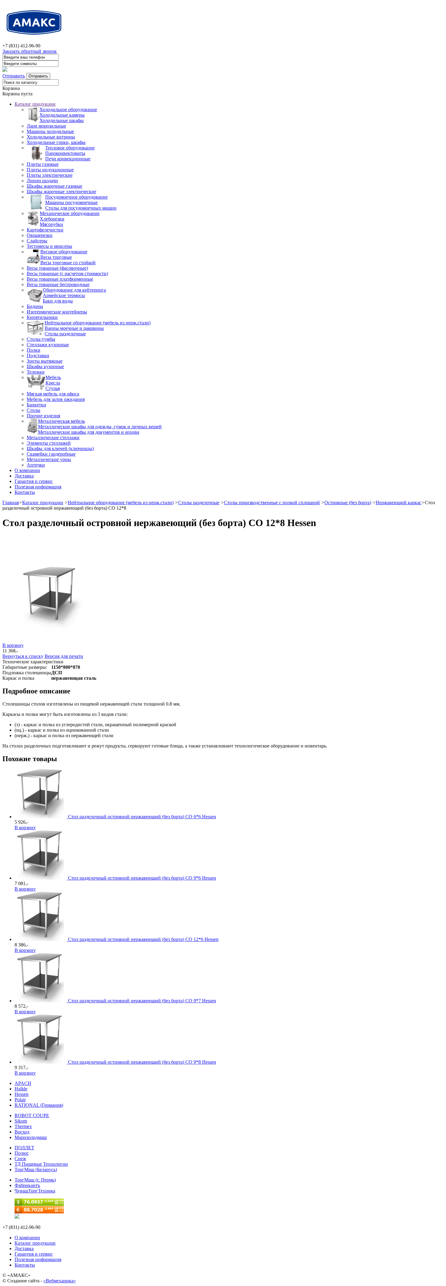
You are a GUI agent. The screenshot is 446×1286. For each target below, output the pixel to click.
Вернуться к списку (22, 656)
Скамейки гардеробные (51, 454)
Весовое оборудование (63, 251)
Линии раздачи (42, 180)
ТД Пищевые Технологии (41, 1164)
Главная (10, 502)
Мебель (53, 377)
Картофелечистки (45, 229)
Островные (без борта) (347, 502)
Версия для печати (64, 656)
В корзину (13, 645)
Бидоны (35, 306)
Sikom (21, 1121)
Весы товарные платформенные (60, 279)
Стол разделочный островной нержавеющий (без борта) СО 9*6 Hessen (142, 878)
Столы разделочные (65, 333)
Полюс (22, 1153)
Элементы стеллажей (49, 443)
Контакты (25, 492)
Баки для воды (58, 300)
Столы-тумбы (41, 339)
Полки (33, 350)
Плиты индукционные (50, 169)
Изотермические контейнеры (57, 311)
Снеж (20, 1158)
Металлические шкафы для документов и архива (88, 432)
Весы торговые (56, 257)
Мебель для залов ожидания (56, 399)
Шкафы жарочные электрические (61, 191)
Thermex (23, 1126)
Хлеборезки (52, 218)
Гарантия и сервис (34, 481)
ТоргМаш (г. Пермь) (35, 1179)
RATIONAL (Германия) (39, 1105)
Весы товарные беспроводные (58, 284)
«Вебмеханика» (59, 1280)
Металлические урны (49, 459)
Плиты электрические (50, 175)
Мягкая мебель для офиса (53, 393)
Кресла (53, 382)
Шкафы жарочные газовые (54, 186)
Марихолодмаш (31, 1137)
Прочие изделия (43, 415)
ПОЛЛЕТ (24, 1147)
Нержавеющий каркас (398, 502)
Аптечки (36, 464)
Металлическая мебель (61, 421)
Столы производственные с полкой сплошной (272, 502)
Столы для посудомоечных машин (81, 207)
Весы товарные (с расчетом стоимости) (67, 273)
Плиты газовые (43, 164)
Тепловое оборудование (70, 147)
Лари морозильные (46, 125)
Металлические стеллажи (53, 437)
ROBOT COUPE (32, 1115)
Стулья (53, 388)
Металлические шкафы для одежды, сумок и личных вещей (100, 426)
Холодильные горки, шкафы (56, 142)
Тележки (36, 372)
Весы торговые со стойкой (68, 262)
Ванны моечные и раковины (74, 328)
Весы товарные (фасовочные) (57, 268)
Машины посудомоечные (71, 202)
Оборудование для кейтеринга (74, 289)
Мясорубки (51, 224)
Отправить (13, 75)
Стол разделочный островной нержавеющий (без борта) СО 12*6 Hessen (143, 939)
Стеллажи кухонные (48, 344)
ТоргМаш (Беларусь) (36, 1169)
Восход (22, 1131)
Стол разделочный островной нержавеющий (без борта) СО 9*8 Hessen (142, 1062)
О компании (27, 470)
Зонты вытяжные (45, 361)
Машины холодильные (50, 131)
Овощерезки (39, 235)
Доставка (24, 475)
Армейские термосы (64, 295)
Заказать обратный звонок (29, 51)
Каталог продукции (35, 104)
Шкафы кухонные (45, 366)
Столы (33, 410)
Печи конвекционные (67, 158)
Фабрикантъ (27, 1185)
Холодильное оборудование (68, 109)
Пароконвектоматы (65, 153)
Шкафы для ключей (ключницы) (60, 448)
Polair (20, 1099)
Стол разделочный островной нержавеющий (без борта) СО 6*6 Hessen (142, 816)
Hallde (21, 1088)
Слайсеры (37, 240)
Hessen (22, 1094)
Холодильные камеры (62, 115)
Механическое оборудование (70, 213)
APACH (23, 1083)
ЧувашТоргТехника (35, 1190)
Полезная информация (38, 486)
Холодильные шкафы (61, 120)
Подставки (38, 355)
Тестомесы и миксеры (49, 246)
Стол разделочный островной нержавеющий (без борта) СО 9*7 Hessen (142, 1000)
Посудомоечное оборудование (76, 197)
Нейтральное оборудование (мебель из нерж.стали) (97, 322)
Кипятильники (42, 317)
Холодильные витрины (51, 136)
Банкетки (36, 404)
